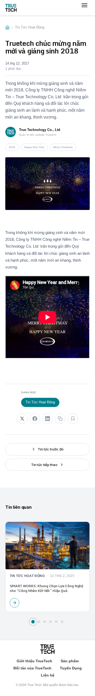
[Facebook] (35, 418)
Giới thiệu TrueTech (34, 661)
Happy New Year (34, 147)
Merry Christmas (63, 147)
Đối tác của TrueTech (32, 668)
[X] (22, 418)
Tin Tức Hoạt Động (40, 402)
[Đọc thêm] (14, 602)
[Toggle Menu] (84, 10)
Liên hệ (47, 675)
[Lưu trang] (73, 418)
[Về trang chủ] (11, 8)
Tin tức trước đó (51, 449)
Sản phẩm (70, 661)
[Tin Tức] (7, 27)
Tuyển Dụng (71, 668)
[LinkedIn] (47, 418)
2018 (12, 147)
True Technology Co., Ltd (39, 130)
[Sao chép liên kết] (60, 418)
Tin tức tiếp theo (44, 465)
